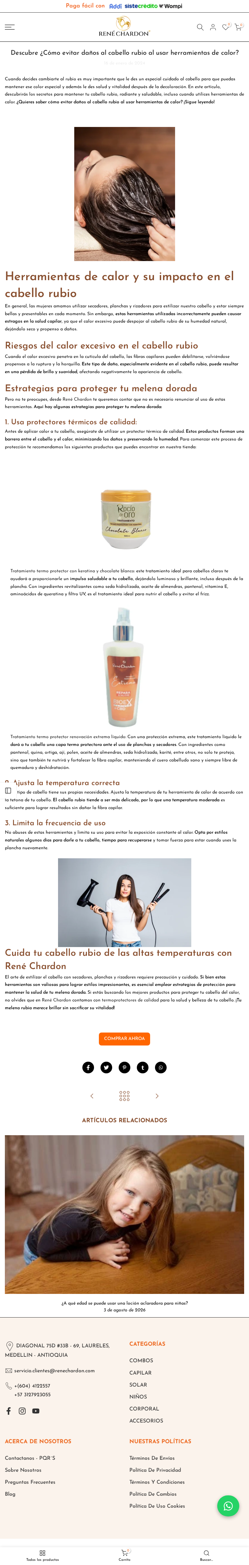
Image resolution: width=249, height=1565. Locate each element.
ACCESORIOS (146, 1421)
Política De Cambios (153, 1494)
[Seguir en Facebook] (8, 1411)
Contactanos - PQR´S (30, 1458)
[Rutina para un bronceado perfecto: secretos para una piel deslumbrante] (157, 1097)
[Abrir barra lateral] (8, 790)
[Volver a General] (124, 1097)
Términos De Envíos (152, 1458)
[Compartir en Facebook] (88, 1067)
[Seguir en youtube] (36, 1411)
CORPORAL (144, 1409)
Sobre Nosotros (23, 1470)
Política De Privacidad (155, 1470)
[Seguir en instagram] (22, 1411)
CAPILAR (140, 1373)
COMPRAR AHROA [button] (124, 1038)
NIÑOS (138, 1397)
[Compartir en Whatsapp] (161, 1067)
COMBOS (141, 1361)
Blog (10, 1494)
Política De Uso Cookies (157, 1506)
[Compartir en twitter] (106, 1067)
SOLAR (138, 1385)
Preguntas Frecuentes (30, 1482)
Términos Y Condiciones (157, 1482)
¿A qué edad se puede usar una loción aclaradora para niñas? (125, 1303)
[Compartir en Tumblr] (142, 1067)
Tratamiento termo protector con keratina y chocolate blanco (72, 571)
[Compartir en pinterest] (124, 1067)
